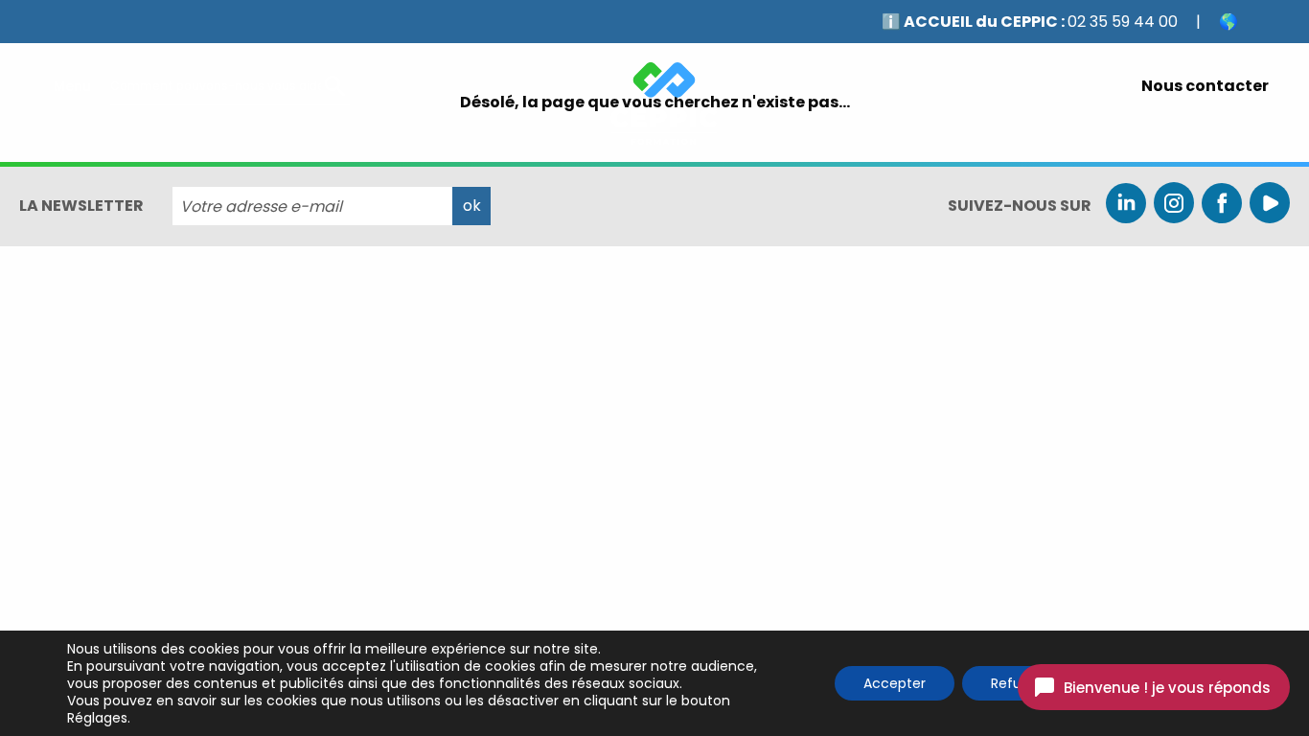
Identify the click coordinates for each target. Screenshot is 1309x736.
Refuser (1016, 683)
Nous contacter (1205, 86)
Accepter (894, 683)
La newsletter (81, 206)
